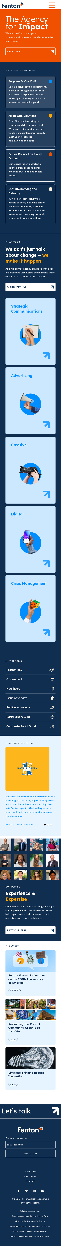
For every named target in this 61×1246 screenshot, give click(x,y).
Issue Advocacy (16, 698)
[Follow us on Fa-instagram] (34, 1191)
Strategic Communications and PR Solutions (29, 1231)
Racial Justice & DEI (19, 717)
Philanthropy (14, 670)
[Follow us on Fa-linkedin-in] (42, 1191)
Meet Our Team (17, 930)
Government (14, 679)
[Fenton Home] (13, 5)
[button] (45, 825)
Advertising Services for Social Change (30, 1221)
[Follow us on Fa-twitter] (26, 1191)
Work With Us (17, 287)
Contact (30, 1181)
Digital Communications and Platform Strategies (30, 1236)
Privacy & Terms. (30, 1202)
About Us (30, 1171)
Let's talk (13, 51)
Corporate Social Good (21, 726)
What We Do (30, 1176)
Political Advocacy (18, 707)
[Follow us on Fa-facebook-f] (18, 1191)
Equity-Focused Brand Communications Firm (30, 1216)
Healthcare (13, 688)
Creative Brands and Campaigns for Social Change (30, 1226)
